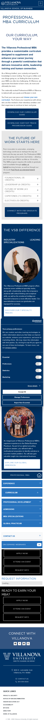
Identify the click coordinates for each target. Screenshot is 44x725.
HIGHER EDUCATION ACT (11, 702)
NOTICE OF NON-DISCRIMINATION (14, 699)
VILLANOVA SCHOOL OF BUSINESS (16, 8)
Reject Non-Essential (22, 402)
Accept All (22, 392)
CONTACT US (23, 679)
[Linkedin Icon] (24, 643)
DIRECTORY (7, 711)
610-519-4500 (23, 682)
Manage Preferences (22, 397)
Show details (32, 386)
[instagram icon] (28, 643)
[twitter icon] (19, 643)
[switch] (38, 364)
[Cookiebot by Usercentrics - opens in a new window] (32, 321)
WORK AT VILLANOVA (10, 714)
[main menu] (40, 3)
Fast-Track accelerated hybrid (23, 170)
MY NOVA (6, 708)
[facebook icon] (15, 643)
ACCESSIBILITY (8, 705)
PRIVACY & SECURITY (10, 695)
